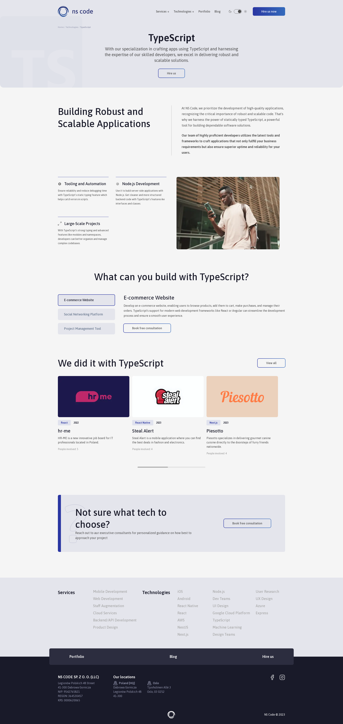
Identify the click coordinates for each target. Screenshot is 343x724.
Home (61, 27)
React (182, 613)
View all (271, 363)
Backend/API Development (114, 620)
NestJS (182, 627)
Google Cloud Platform (231, 613)
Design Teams (224, 634)
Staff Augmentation (108, 606)
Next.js (182, 634)
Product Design (105, 627)
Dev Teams (221, 599)
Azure (260, 606)
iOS (180, 591)
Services (161, 11)
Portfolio (204, 11)
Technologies (182, 11)
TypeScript (221, 620)
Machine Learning (227, 627)
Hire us (171, 73)
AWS (181, 620)
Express (262, 613)
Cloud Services (105, 613)
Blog (218, 11)
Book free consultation (147, 328)
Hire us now (269, 11)
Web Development (108, 599)
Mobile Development (110, 591)
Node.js (219, 591)
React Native (187, 606)
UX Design (264, 599)
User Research (267, 591)
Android (183, 599)
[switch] (238, 11)
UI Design (220, 606)
